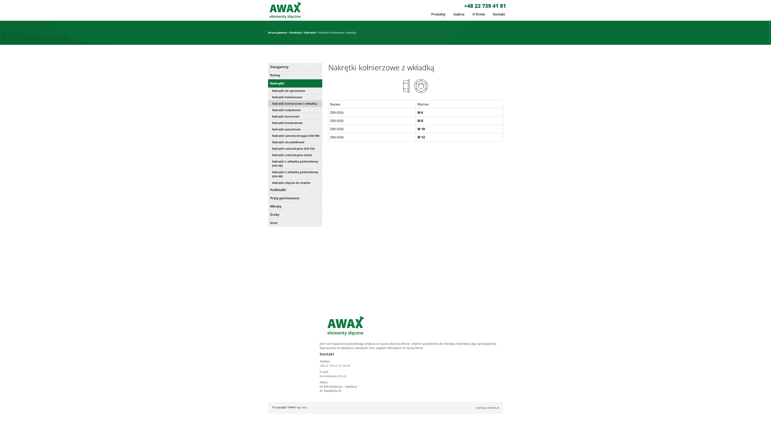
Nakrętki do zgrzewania (288, 91)
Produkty (438, 14)
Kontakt (499, 14)
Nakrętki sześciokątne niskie (292, 155)
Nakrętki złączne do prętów (291, 183)
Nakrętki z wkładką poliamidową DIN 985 (295, 174)
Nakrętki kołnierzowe (287, 97)
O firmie (478, 14)
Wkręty (275, 206)
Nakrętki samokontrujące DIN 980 (295, 136)
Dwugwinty (279, 67)
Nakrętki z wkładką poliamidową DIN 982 (295, 164)
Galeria (459, 14)
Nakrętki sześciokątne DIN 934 (293, 148)
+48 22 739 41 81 (485, 5)
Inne (273, 223)
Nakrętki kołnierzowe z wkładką (294, 103)
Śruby (274, 214)
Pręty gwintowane (284, 198)
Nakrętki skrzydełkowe (288, 142)
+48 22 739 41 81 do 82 (335, 365)
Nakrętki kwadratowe (287, 123)
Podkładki (278, 190)
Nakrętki (277, 83)
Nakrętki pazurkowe (286, 129)
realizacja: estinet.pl (487, 407)
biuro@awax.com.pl (333, 376)
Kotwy (275, 75)
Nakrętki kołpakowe (286, 110)
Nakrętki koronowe (285, 116)
